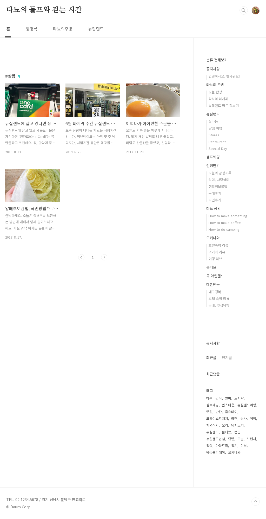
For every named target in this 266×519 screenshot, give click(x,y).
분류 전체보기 (217, 59)
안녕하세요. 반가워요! (224, 76)
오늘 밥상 (215, 91)
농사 (244, 418)
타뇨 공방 (213, 208)
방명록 (31, 28)
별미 (228, 398)
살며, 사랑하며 (219, 179)
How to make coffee (225, 222)
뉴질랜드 (96, 28)
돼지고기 (237, 425)
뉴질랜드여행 (246, 404)
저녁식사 (212, 425)
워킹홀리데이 (215, 452)
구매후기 (215, 193)
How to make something (228, 215)
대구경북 (215, 291)
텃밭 (231, 438)
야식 (244, 445)
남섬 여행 (215, 128)
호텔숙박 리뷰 (218, 245)
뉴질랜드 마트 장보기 (224, 105)
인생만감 (213, 165)
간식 (219, 398)
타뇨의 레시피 (218, 98)
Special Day (218, 148)
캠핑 (237, 432)
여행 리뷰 (215, 258)
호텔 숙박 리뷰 (219, 298)
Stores (214, 134)
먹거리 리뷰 (217, 251)
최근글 (211, 357)
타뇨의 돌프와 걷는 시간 (44, 10)
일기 (234, 445)
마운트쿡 (222, 445)
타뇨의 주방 (215, 84)
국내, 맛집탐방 (219, 305)
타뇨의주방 (62, 28)
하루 (209, 398)
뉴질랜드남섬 (215, 438)
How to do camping (224, 229)
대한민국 (213, 284)
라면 (234, 418)
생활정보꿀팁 (218, 186)
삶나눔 (213, 121)
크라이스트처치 (217, 418)
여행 (253, 418)
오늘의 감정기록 (220, 172)
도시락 (239, 398)
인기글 (227, 357)
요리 (225, 425)
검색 (244, 10)
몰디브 (211, 267)
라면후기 (215, 199)
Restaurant (217, 141)
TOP (255, 501)
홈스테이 (231, 411)
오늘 (240, 438)
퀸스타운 (228, 404)
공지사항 (213, 68)
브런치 (251, 438)
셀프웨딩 (213, 156)
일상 (209, 445)
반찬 (219, 411)
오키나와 (213, 237)
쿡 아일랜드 (215, 275)
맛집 (209, 411)
